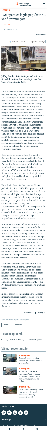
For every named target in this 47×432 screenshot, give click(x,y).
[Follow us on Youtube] (9, 412)
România (5, 10)
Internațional (24, 355)
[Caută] (37, 429)
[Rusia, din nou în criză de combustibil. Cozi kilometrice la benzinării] (10, 358)
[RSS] (20, 412)
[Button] (41, 34)
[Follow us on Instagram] (15, 412)
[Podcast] (23, 429)
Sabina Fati (5, 25)
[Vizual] (10, 429)
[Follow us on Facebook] (3, 412)
